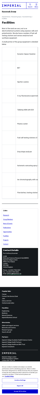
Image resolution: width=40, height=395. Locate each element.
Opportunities (7, 232)
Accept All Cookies (20, 391)
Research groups (16, 16)
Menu (36, 7)
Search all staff (6, 332)
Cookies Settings (20, 380)
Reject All (20, 386)
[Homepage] (14, 5)
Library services (6, 301)
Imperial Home (6, 16)
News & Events (7, 223)
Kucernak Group (9, 11)
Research (6, 215)
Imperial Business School (9, 317)
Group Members (8, 219)
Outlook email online (8, 303)
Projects (5, 240)
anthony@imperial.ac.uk (14, 274)
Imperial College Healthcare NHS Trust (13, 344)
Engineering (5, 311)
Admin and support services (10, 325)
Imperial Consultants (8, 347)
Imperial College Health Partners (11, 342)
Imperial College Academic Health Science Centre (17, 340)
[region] (20, 378)
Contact (5, 244)
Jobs (3, 298)
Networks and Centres (9, 327)
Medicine (4, 313)
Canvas (4, 294)
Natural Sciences (7, 315)
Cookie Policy (9, 376)
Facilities (4, 18)
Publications (7, 227)
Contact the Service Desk (10, 296)
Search (30, 7)
